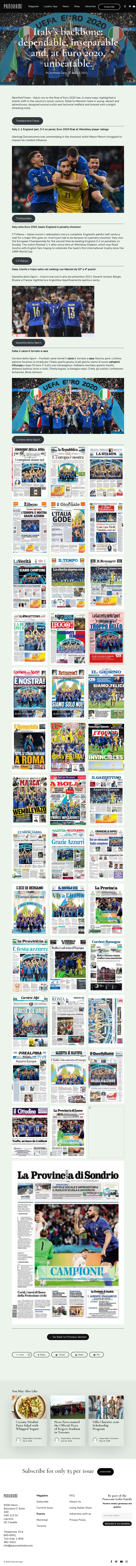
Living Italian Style (80, 1508)
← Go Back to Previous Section (68, 1337)
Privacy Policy (77, 1520)
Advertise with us (80, 1514)
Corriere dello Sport (24, 358)
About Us (75, 1501)
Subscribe (105, 1472)
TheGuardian (23, 218)
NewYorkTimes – (22, 97)
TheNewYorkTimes (27, 121)
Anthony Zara (58, 73)
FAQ (72, 1495)
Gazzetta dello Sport (24, 276)
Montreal (42, 1520)
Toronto (41, 1526)
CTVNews (22, 261)
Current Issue (45, 1508)
